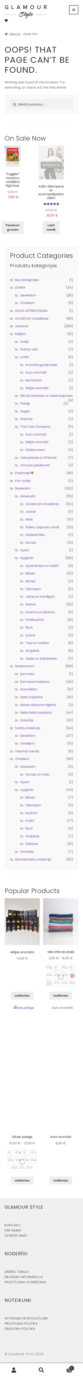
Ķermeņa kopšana (34, 681)
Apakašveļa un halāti (41, 565)
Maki (29, 519)
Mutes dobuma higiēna (38, 705)
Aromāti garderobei (41, 365)
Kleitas (30, 604)
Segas (25, 411)
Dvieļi (24, 341)
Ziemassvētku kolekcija (33, 859)
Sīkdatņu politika (20, 1328)
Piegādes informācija (24, 1277)
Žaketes (31, 844)
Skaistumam (35, 450)
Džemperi (33, 589)
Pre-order (23, 481)
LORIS (24, 357)
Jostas (30, 511)
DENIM (20, 287)
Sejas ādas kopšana (35, 712)
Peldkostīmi (34, 619)
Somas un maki (37, 774)
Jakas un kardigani (40, 596)
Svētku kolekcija (27, 728)
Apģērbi (26, 558)
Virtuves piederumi (35, 465)
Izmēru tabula (17, 1271)
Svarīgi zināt (16, 1235)
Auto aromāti (36, 372)
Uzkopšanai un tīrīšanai (38, 457)
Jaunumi (21, 326)
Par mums (13, 1230)
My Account (14, 1370)
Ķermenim (33, 380)
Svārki (30, 635)
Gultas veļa (29, 349)
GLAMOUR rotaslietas (32, 318)
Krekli (29, 820)
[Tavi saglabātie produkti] (6, 20)
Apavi (24, 550)
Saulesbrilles (35, 534)
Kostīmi (31, 813)
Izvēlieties (22, 996)
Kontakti (12, 1225)
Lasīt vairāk (51, 227)
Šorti (29, 627)
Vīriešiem (27, 303)
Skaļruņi (26, 419)
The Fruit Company (35, 426)
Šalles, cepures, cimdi (42, 527)
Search (41, 1370)
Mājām (20, 334)
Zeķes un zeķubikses (41, 658)
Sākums (14, 34)
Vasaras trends (27, 751)
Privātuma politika (21, 1323)
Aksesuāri (27, 496)
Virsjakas (32, 650)
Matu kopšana (31, 697)
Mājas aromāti (36, 388)
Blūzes (30, 581)
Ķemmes (27, 674)
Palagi (25, 403)
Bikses (30, 573)
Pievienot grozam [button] (13, 227)
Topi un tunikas (37, 643)
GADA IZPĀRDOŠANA (31, 310)
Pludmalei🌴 (24, 473)
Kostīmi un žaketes (40, 612)
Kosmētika (28, 689)
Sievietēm (28, 295)
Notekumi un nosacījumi (26, 1318)
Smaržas (27, 720)
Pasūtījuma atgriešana (25, 1282)
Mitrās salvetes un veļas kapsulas (46, 395)
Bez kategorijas (27, 280)
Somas (30, 542)
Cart (64, 1367)
